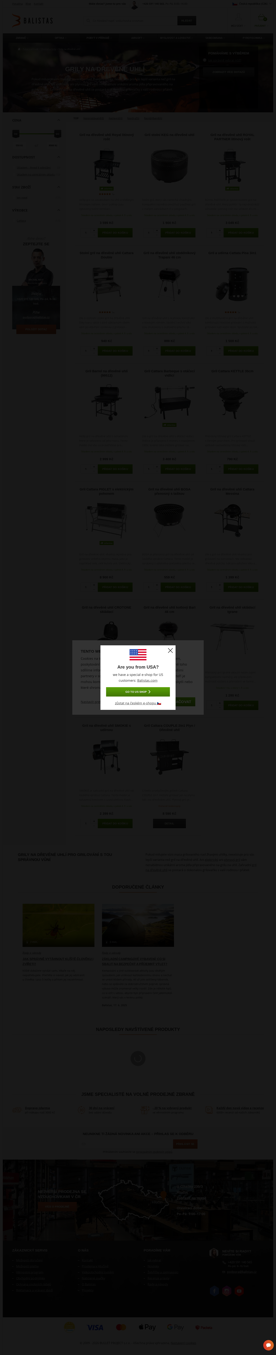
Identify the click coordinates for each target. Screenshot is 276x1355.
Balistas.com (147, 680)
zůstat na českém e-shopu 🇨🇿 (138, 703)
